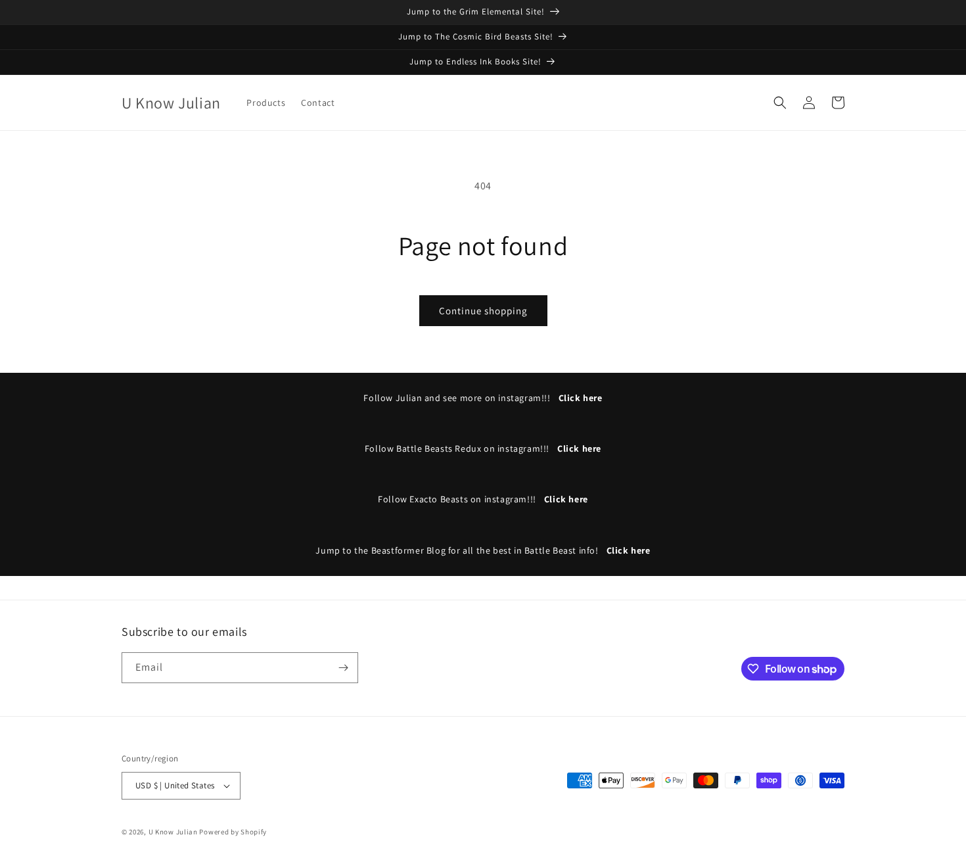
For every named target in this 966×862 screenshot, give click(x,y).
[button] (780, 102)
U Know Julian (173, 831)
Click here (581, 398)
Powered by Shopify (233, 831)
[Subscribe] (343, 667)
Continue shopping (483, 310)
